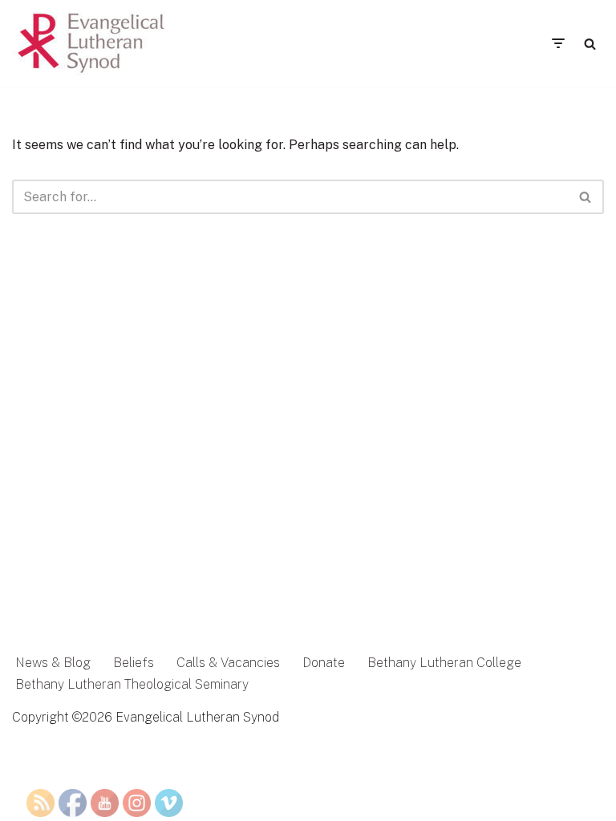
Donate (323, 662)
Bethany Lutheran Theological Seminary (132, 684)
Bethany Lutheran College (444, 662)
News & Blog (53, 662)
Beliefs (133, 662)
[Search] (590, 44)
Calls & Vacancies (228, 662)
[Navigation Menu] (558, 43)
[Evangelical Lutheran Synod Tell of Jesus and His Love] (92, 43)
